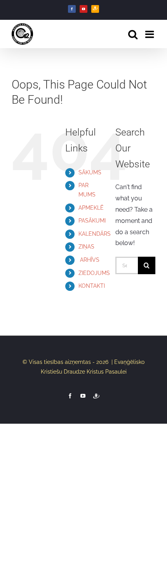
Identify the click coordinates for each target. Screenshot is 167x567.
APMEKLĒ (91, 208)
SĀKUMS (89, 172)
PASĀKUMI (92, 220)
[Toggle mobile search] (132, 34)
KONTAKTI (91, 286)
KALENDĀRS (94, 234)
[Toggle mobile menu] (150, 34)
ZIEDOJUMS (94, 273)
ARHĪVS (88, 260)
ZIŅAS (86, 246)
